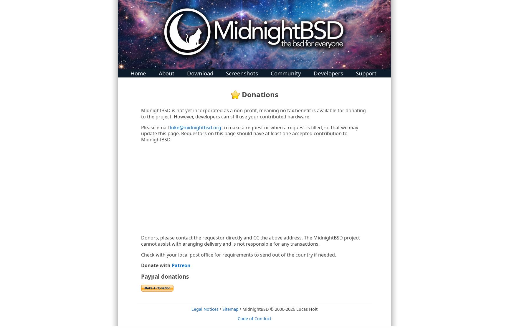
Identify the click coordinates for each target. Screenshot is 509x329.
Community (286, 72)
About (166, 72)
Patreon (181, 265)
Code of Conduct (254, 318)
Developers (328, 72)
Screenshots (242, 72)
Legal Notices (205, 309)
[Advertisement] (254, 189)
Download (200, 72)
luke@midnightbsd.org (195, 127)
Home (138, 72)
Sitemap (230, 309)
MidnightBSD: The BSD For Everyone (254, 34)
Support (366, 72)
